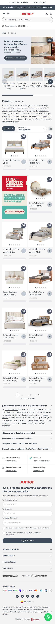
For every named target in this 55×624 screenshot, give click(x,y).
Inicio (4, 33)
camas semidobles (23, 412)
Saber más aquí (11, 461)
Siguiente (35, 394)
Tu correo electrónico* (10, 518)
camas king (7, 423)
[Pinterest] (32, 596)
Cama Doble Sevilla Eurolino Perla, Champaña (10, 338)
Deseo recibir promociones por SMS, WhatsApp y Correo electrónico (28, 528)
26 (30, 394)
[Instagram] (17, 596)
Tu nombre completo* (10, 500)
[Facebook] (22, 596)
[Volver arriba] (48, 608)
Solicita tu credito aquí (41, 461)
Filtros (10, 129)
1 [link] (17, 395)
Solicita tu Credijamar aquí (41, 8)
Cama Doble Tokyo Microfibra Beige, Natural (10, 380)
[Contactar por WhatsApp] (48, 617)
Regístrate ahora (27, 541)
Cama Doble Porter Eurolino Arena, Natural (36, 206)
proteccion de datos (25, 532)
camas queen (33, 421)
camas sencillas (11, 410)
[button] (51, 14)
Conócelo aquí (38, 471)
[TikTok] (37, 596)
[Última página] (39, 394)
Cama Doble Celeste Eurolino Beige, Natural (11, 252)
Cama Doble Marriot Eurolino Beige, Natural (37, 380)
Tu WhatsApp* (7, 509)
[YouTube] (27, 596)
